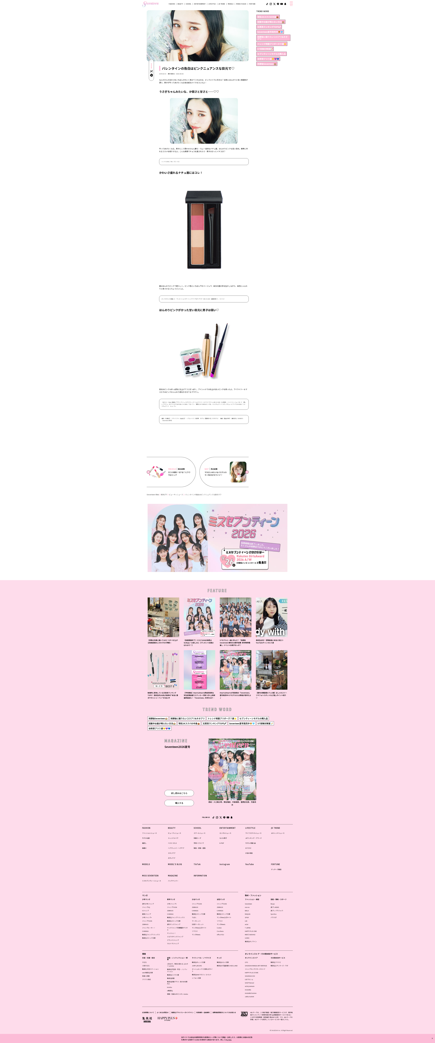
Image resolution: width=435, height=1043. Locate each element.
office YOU (220, 934)
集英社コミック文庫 (148, 938)
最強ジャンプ (146, 914)
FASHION (172, 4)
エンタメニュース (225, 833)
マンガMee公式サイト (199, 928)
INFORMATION (200, 875)
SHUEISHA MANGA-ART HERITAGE (256, 966)
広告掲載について (148, 1012)
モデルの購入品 (250, 843)
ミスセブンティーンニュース (151, 881)
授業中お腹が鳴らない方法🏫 (270, 21)
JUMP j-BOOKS (197, 966)
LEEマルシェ (249, 979)
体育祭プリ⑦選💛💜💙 (268, 58)
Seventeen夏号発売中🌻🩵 (270, 31)
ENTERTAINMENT (200, 4)
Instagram (225, 864)
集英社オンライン (251, 941)
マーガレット (196, 921)
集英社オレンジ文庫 (198, 962)
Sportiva (273, 914)
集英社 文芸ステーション (150, 969)
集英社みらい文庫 (223, 962)
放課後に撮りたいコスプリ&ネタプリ (272, 37)
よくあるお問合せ (163, 1012)
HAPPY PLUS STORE (251, 972)
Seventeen (248, 904)
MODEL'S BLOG (241, 4)
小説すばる (146, 966)
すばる (144, 962)
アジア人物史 (146, 979)
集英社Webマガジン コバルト (201, 975)
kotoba (169, 987)
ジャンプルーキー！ (148, 928)
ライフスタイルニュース (253, 833)
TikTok (197, 864)
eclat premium (249, 986)
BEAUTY (180, 4)
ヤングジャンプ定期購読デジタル (177, 929)
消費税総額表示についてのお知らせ (224, 1012)
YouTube (249, 864)
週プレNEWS (275, 907)
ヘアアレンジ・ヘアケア (176, 848)
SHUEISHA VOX (250, 976)
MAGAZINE (173, 875)
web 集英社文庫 (147, 972)
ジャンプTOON (147, 921)
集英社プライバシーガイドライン (182, 1012)
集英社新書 (170, 978)
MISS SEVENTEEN (150, 875)
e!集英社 (170, 991)
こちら (229, 1040)
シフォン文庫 (196, 978)
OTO (246, 962)
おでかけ (248, 848)
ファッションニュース (149, 833)
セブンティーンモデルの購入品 (271, 53)
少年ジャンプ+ (147, 917)
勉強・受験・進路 (199, 848)
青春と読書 (146, 976)
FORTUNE (252, 4)
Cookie (219, 928)
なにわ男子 (223, 838)
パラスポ (274, 917)
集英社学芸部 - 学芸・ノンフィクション (177, 970)
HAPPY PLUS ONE (251, 931)
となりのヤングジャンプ (175, 937)
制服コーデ (197, 838)
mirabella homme (250, 993)
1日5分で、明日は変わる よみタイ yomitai (177, 965)
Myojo (273, 904)
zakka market (249, 996)
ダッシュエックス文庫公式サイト (202, 970)
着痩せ (144, 848)
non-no (247, 907)
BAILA (247, 911)
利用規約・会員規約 (203, 1012)
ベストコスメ (172, 843)
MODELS (230, 4)
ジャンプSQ (146, 907)
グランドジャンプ (173, 940)
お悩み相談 (249, 853)
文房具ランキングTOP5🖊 (269, 26)
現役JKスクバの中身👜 (268, 16)
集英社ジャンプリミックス (151, 934)
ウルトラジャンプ (173, 943)
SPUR (247, 917)
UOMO (247, 938)
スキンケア (171, 853)
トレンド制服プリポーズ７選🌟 (271, 43)
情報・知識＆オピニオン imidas (177, 994)
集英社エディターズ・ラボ (279, 966)
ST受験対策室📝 (265, 48)
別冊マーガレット (198, 924)
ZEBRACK (145, 924)
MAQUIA (247, 914)
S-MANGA (145, 931)
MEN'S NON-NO (250, 934)
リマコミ (195, 931)
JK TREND (222, 4)
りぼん (194, 917)
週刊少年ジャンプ (148, 904)
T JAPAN (247, 928)
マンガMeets (196, 934)
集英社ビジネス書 (173, 975)
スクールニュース (199, 833)
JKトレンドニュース (277, 833)
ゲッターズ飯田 (276, 869)
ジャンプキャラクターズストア (255, 969)
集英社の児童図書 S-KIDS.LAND (227, 966)
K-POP (222, 843)
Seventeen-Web (153, 495)
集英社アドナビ (276, 962)
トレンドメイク (173, 838)
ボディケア (171, 858)
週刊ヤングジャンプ (173, 924)
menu (291, 5)
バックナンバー (173, 881)
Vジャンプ (145, 911)
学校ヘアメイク (199, 843)
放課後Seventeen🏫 (266, 63)
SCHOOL (188, 4)
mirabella (248, 990)
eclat (246, 924)
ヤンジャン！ (171, 933)
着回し (144, 843)
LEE (246, 921)
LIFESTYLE (212, 4)
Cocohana (220, 931)
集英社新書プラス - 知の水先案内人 (177, 983)
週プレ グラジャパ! (277, 911)
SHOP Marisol (249, 983)
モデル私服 (146, 838)
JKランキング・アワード (253, 838)
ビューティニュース (176, 495)
